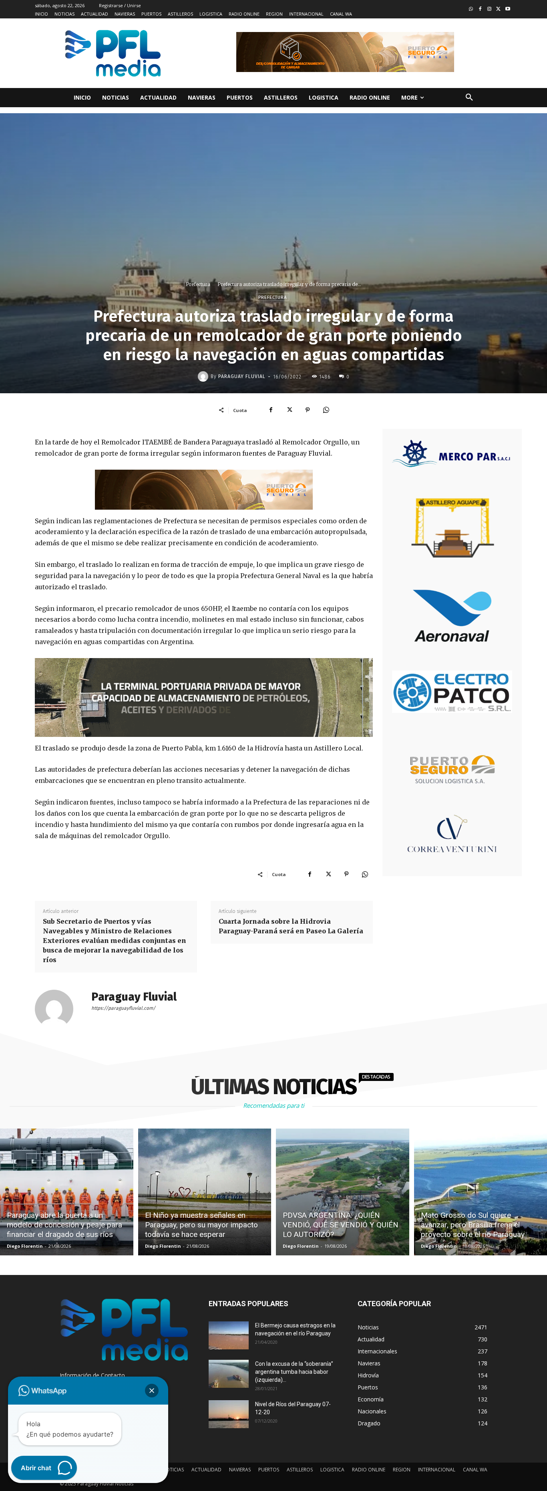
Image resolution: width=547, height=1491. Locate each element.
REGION (401, 1469)
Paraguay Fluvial (241, 376)
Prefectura (198, 284)
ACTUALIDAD (206, 1469)
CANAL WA (475, 1469)
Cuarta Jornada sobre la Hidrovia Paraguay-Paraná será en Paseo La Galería (291, 926)
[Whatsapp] (471, 9)
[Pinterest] (308, 410)
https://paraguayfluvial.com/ (123, 1008)
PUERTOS (268, 1469)
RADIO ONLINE (368, 1469)
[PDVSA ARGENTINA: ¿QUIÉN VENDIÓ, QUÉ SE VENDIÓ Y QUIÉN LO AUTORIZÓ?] (342, 1192)
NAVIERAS (240, 1469)
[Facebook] (480, 9)
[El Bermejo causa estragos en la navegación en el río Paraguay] (229, 1335)
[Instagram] (489, 9)
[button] (469, 97)
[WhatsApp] (326, 410)
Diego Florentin (25, 1246)
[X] (289, 410)
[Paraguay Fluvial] (204, 376)
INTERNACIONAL (436, 1469)
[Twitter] (498, 9)
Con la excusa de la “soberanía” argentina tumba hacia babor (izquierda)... (294, 1372)
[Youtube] (507, 9)
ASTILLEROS (300, 1469)
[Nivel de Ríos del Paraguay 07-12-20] (229, 1414)
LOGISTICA (332, 1469)
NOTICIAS (173, 1469)
